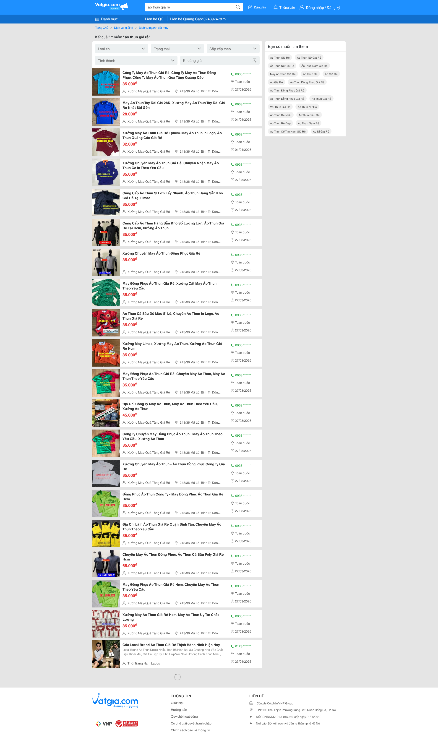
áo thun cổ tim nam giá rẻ (288, 131)
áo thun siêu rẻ (309, 115)
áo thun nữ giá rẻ (309, 57)
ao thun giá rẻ (321, 98)
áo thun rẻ (310, 74)
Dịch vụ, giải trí (123, 27)
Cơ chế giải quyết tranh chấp (191, 723)
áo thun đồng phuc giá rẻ (307, 82)
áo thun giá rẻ (280, 57)
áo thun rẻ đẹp (280, 123)
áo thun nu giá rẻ (282, 66)
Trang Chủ (101, 27)
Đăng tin (260, 7)
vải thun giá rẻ (280, 107)
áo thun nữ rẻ (307, 107)
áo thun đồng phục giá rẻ (287, 90)
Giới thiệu (178, 702)
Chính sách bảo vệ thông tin (190, 730)
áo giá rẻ (331, 74)
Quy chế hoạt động (184, 716)
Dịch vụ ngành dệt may (153, 27)
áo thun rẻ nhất (280, 115)
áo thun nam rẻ (308, 123)
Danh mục (109, 18)
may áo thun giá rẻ (283, 74)
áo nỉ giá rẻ (321, 131)
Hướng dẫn (179, 709)
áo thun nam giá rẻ (314, 66)
